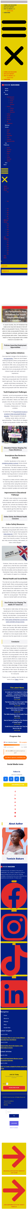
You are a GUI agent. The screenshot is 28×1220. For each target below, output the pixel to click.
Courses (9, 139)
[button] (14, 42)
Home (6, 88)
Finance (9, 119)
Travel (11, 101)
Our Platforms (6, 144)
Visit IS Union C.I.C (9, 9)
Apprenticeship (10, 141)
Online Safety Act (8, 534)
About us (6, 91)
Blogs (6, 94)
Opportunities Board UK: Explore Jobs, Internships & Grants (12, 1047)
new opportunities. (8, 358)
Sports (8, 118)
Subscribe (7, 13)
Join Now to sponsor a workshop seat (15, 757)
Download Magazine (10, 5)
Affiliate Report (9, 7)
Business (12, 112)
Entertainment (10, 97)
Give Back (5, 164)
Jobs (8, 137)
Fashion (12, 99)
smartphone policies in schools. (10, 463)
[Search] (14, 1116)
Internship (9, 135)
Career (7, 127)
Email (4, 1084)
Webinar (7, 125)
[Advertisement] (14, 290)
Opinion (9, 106)
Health (11, 110)
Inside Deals (10, 11)
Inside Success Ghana (9, 159)
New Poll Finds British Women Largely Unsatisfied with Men (12, 1060)
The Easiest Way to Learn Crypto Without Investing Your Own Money (13, 1039)
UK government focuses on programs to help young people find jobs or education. (16, 414)
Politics (12, 108)
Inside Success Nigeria (9, 149)
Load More (14, 1123)
